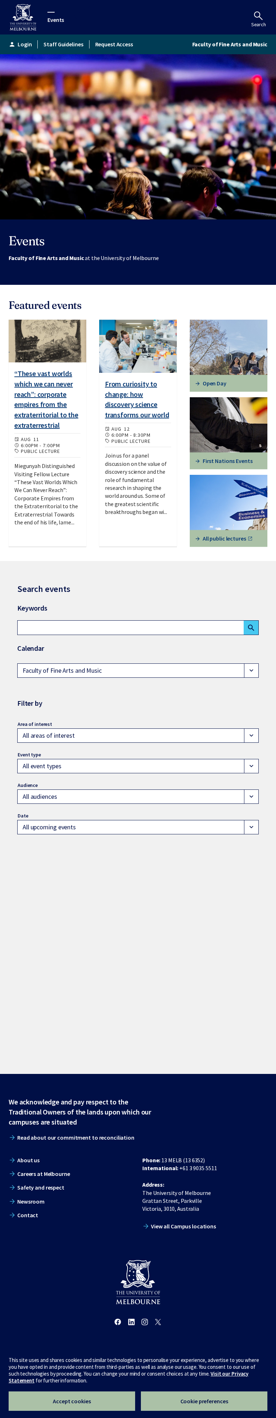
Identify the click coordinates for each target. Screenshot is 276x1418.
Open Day (214, 383)
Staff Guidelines (63, 44)
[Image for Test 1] (47, 341)
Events (55, 19)
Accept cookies (72, 1401)
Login (20, 44)
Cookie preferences (204, 1401)
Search (258, 24)
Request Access (114, 44)
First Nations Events (228, 460)
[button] (138, 670)
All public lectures (224, 538)
